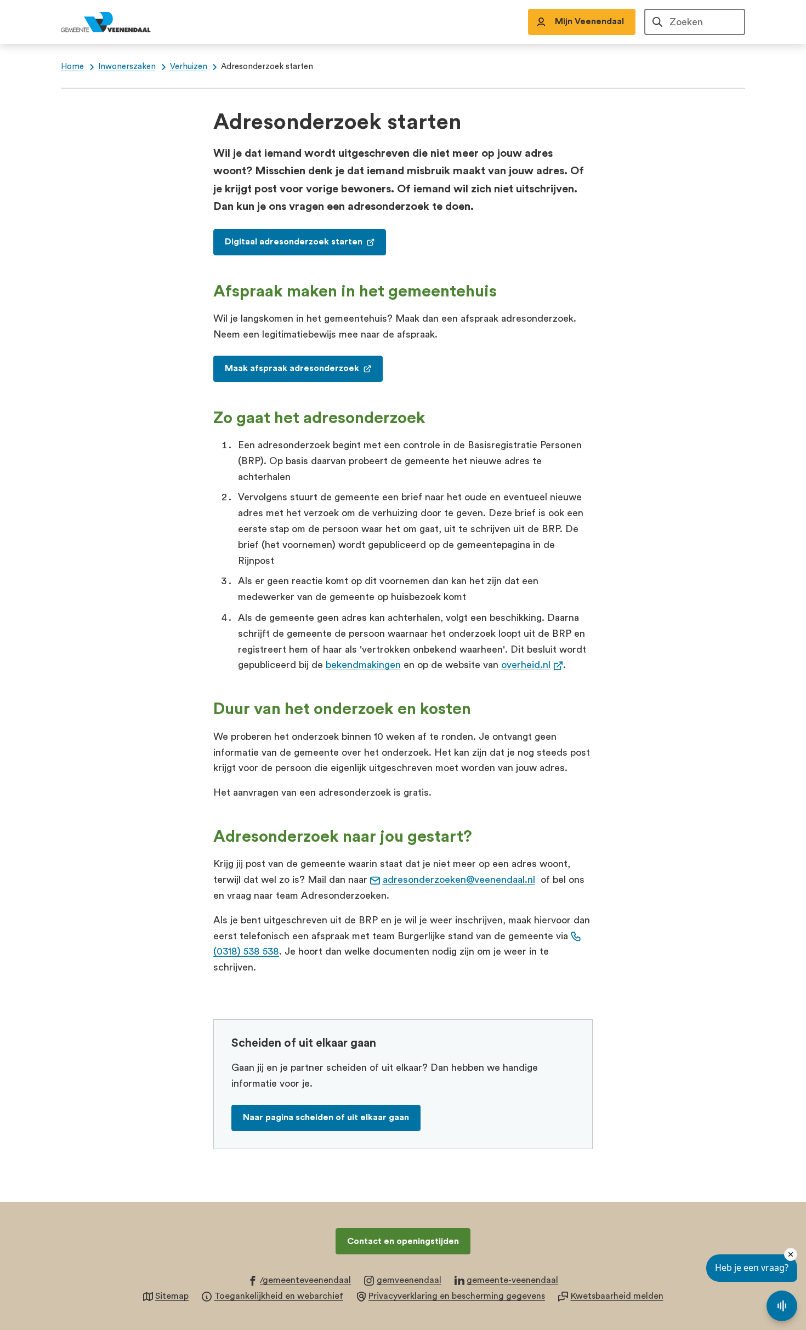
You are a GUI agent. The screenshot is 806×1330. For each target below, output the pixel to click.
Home (72, 66)
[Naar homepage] (118, 22)
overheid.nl (532, 665)
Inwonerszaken (127, 66)
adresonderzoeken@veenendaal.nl (459, 879)
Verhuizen (188, 66)
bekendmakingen (363, 665)
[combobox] (694, 22)
